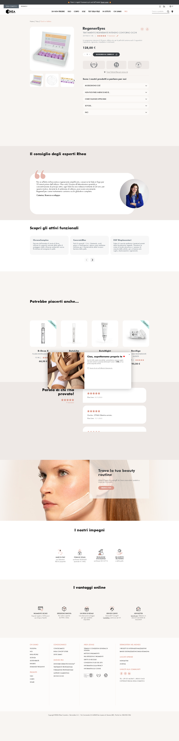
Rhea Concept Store (61, 651)
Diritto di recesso (90, 659)
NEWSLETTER (124, 661)
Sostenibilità (34, 660)
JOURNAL (123, 664)
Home (32, 21)
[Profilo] (160, 6)
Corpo (32, 679)
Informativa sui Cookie (92, 668)
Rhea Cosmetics (11, 6)
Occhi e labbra (46, 21)
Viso (37, 21)
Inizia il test (106, 488)
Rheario (33, 663)
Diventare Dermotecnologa (64, 664)
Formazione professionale (63, 670)
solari (32, 682)
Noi (31, 651)
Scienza (33, 657)
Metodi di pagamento (91, 653)
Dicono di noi (59, 676)
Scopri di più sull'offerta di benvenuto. (101, 368)
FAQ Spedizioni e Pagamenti (93, 656)
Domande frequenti (37, 667)
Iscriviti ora (134, 616)
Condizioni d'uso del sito (93, 662)
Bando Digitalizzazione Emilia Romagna (134, 651)
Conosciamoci (59, 648)
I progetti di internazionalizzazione (133, 648)
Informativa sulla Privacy (93, 665)
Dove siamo (58, 654)
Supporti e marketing (61, 673)
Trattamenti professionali (63, 667)
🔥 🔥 (89, 2)
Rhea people (34, 654)
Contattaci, (106, 618)
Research (24, 6)
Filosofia (33, 648)
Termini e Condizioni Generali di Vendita (96, 649)
